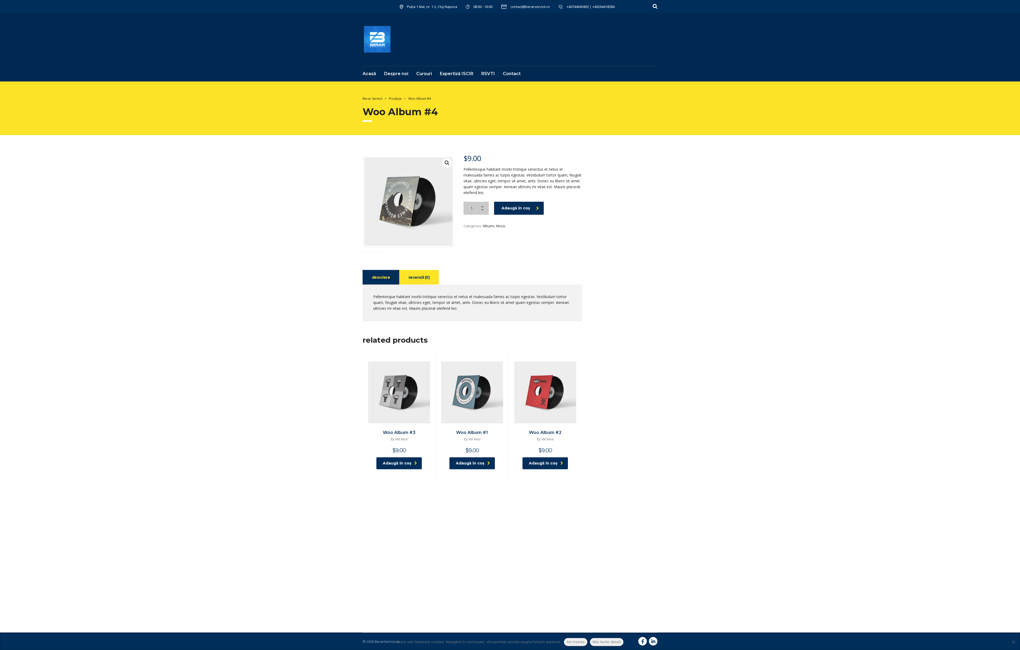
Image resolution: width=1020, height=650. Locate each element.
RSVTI (488, 73)
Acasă (369, 73)
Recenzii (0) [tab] (419, 277)
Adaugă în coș (516, 208)
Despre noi (396, 73)
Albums (489, 225)
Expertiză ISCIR (456, 73)
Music (500, 225)
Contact (512, 73)
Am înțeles (576, 642)
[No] (1013, 642)
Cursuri (424, 73)
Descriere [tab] (381, 277)
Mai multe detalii (607, 642)
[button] (447, 163)
